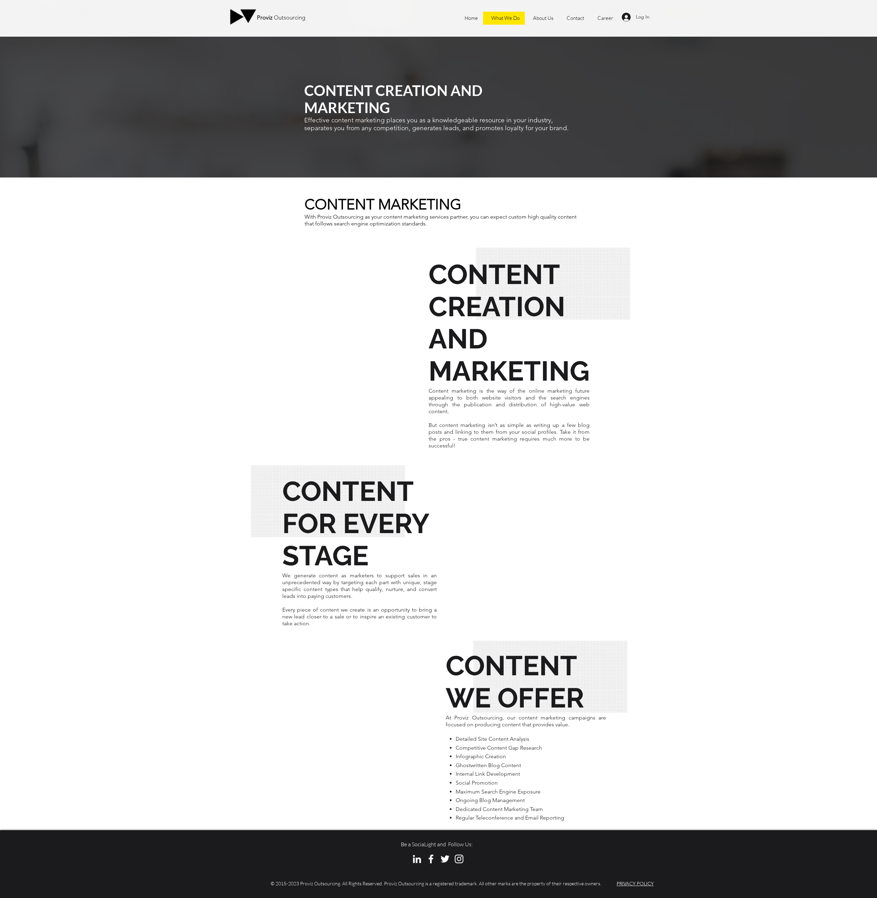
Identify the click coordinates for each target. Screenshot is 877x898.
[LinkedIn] (417, 859)
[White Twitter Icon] (445, 859)
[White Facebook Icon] (431, 859)
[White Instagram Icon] (459, 859)
